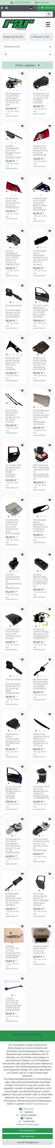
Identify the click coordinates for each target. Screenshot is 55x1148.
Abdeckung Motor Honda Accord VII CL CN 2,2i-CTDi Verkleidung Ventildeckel (40, 364)
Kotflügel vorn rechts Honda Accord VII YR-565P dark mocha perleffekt (12, 364)
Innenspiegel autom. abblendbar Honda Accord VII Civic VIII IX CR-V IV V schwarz (40, 258)
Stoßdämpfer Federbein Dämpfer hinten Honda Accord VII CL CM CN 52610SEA (13, 899)
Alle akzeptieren (27, 1130)
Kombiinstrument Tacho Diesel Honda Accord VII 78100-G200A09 (41, 98)
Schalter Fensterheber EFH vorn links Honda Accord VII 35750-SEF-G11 (40, 580)
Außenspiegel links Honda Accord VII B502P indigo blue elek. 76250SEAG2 (40, 204)
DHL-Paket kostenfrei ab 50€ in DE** (28, 1041)
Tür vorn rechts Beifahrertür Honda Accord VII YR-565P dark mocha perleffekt (41, 311)
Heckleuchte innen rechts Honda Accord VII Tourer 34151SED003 (40, 150)
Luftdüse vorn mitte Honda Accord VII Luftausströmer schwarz (13, 634)
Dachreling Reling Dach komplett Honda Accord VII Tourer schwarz (12, 416)
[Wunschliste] (35, 7)
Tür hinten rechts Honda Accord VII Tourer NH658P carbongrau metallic (41, 899)
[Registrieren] (7, 7)
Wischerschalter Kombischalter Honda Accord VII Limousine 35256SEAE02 (13, 311)
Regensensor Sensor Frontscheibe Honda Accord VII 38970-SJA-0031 (12, 740)
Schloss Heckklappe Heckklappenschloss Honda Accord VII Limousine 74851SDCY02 (13, 258)
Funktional (28, 1121)
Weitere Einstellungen (27, 1124)
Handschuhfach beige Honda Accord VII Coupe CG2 (41, 949)
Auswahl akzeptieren (27, 1142)
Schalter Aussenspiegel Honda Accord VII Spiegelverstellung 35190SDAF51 (13, 582)
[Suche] (49, 14)
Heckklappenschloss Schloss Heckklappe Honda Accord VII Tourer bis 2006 (13, 99)
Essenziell (29, 1109)
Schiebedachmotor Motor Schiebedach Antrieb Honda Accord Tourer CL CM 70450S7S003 (13, 846)
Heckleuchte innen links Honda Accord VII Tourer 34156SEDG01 (12, 203)
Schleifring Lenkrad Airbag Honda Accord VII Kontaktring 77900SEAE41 (41, 634)
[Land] (31, 7)
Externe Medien (29, 1115)
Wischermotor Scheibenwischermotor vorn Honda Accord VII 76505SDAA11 (41, 845)
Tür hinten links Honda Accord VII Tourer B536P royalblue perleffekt (13, 471)
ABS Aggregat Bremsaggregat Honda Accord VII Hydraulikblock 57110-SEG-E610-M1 (41, 472)
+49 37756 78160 (21, 2)
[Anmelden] (2, 7)
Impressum (31, 1097)
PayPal (28, 1118)
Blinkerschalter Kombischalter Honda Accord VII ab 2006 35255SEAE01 (41, 684)
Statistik (28, 1112)
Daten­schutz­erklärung (36, 1103)
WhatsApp (43, 2)
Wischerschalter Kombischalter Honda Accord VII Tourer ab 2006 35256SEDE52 (13, 686)
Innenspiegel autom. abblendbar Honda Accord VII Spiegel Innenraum (40, 525)
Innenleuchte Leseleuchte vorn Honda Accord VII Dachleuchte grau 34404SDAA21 (12, 527)
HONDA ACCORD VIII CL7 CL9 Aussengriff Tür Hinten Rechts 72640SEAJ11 (13, 952)
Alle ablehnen (27, 1136)
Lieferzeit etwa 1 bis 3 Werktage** (29, 1034)
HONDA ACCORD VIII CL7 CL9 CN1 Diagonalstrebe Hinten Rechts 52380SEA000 (13, 1004)
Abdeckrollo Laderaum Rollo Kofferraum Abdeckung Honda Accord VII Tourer (41, 740)
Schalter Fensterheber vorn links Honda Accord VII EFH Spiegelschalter (13, 152)
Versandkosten (11, 116)
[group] (14, 83)
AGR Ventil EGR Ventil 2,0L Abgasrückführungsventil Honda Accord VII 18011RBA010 (41, 792)
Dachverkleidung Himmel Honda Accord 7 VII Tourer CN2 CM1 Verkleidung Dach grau (41, 417)
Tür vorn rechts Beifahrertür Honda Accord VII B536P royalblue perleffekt (13, 792)
